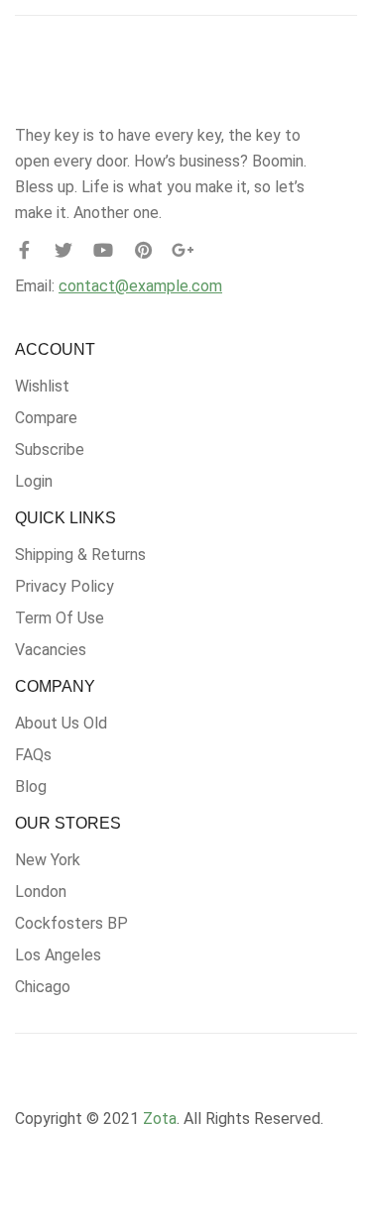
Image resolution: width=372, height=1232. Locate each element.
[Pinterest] (143, 250)
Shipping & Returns (80, 554)
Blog (31, 786)
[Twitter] (63, 250)
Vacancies (50, 649)
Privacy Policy (64, 586)
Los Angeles (58, 955)
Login (34, 481)
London (40, 891)
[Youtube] (103, 250)
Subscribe (49, 449)
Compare (46, 417)
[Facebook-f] (24, 250)
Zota (160, 1118)
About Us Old (61, 723)
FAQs (33, 754)
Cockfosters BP (71, 923)
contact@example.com (140, 286)
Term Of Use (59, 618)
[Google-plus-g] (182, 250)
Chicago (42, 986)
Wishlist (42, 386)
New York (47, 859)
